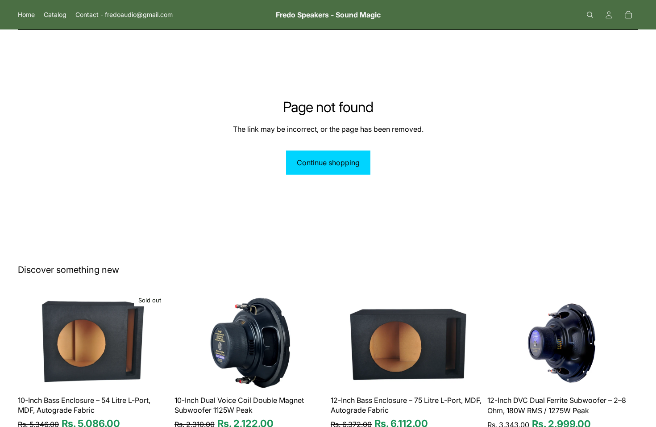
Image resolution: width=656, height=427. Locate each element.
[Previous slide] (31, 341)
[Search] (590, 15)
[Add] (311, 378)
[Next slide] (155, 341)
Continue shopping (328, 162)
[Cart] (628, 15)
